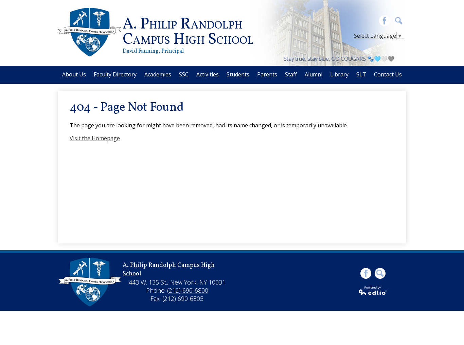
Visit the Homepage (95, 138)
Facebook (384, 20)
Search (398, 20)
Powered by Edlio (373, 290)
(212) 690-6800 (187, 290)
